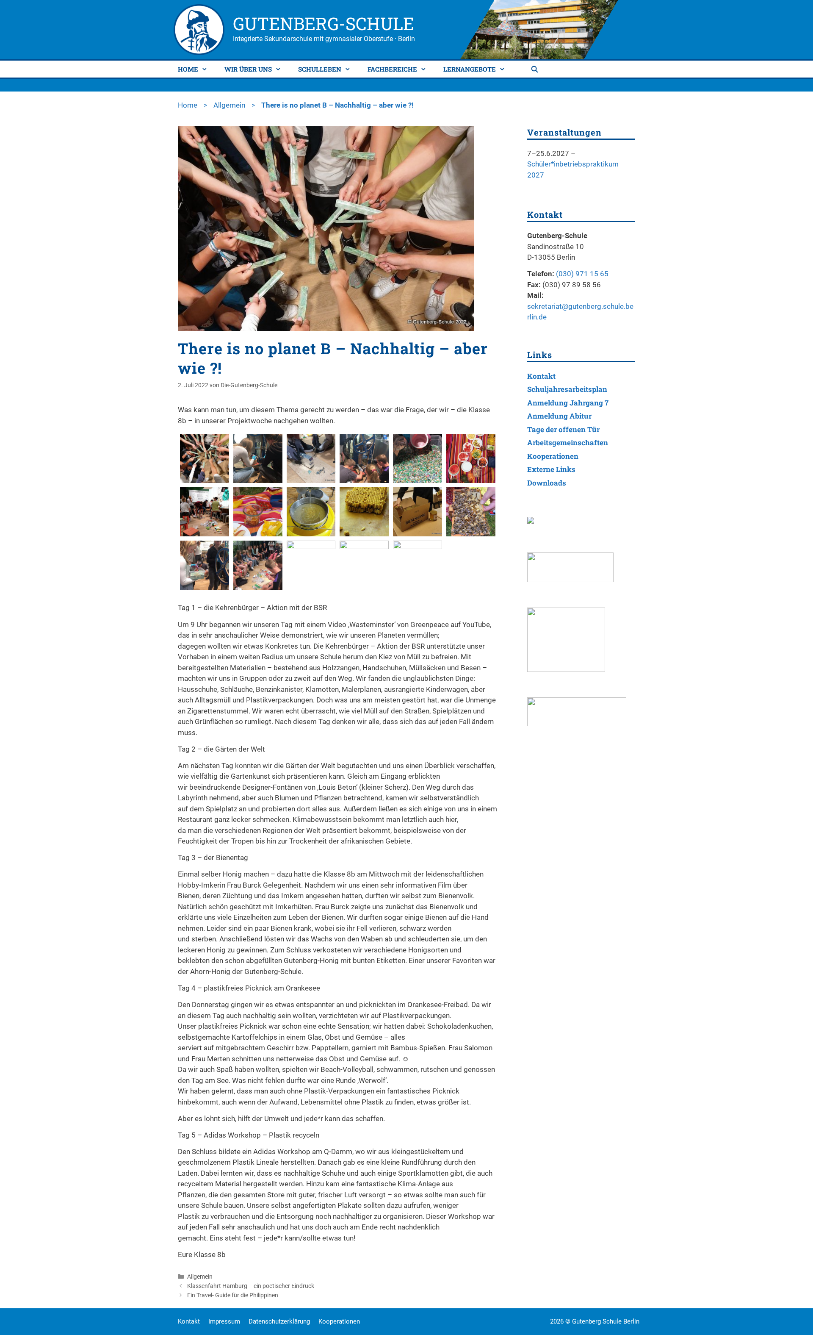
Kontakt (541, 376)
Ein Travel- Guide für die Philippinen (232, 1295)
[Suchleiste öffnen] (535, 69)
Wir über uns (248, 69)
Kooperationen (552, 456)
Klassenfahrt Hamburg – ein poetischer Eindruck (250, 1286)
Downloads (546, 483)
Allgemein (229, 105)
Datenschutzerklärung (279, 1321)
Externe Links (551, 469)
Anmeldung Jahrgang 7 (567, 403)
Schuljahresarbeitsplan (567, 389)
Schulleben (319, 69)
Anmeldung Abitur (559, 416)
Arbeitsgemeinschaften (567, 442)
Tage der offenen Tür (563, 429)
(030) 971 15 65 (582, 273)
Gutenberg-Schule (323, 23)
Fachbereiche (392, 69)
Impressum (224, 1321)
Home (188, 69)
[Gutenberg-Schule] (199, 29)
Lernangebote (469, 69)
